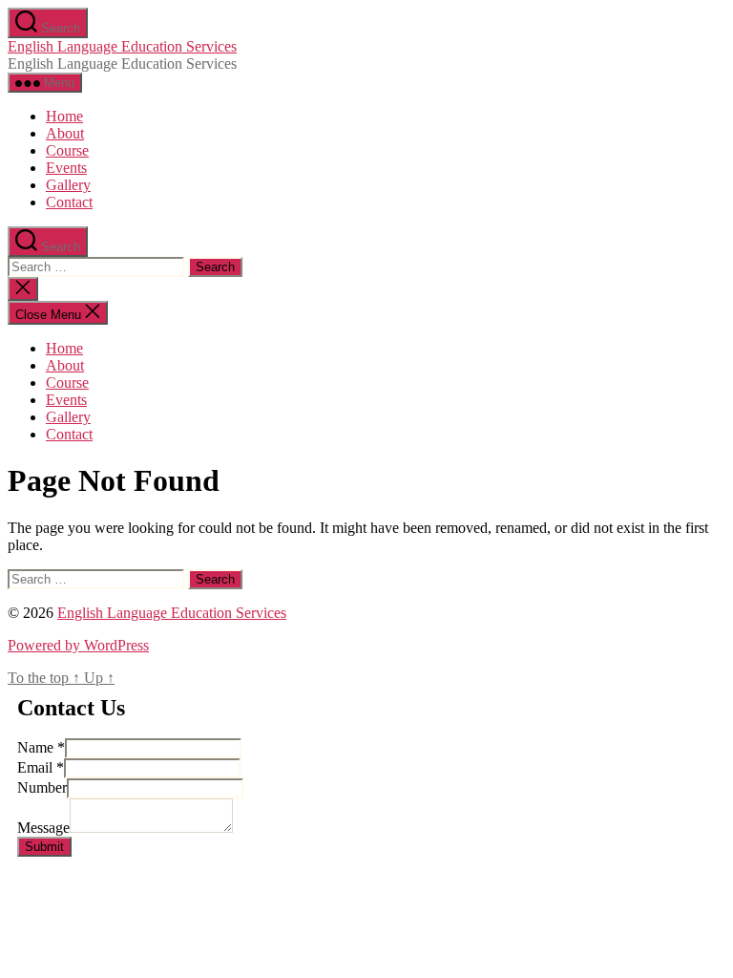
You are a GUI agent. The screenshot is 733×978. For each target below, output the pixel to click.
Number (42, 787)
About (65, 133)
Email (40, 767)
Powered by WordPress (78, 645)
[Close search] (23, 289)
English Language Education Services (122, 46)
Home (64, 116)
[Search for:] (98, 266)
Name (41, 747)
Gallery (68, 185)
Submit (44, 847)
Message (43, 827)
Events (66, 167)
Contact (69, 202)
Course (67, 150)
